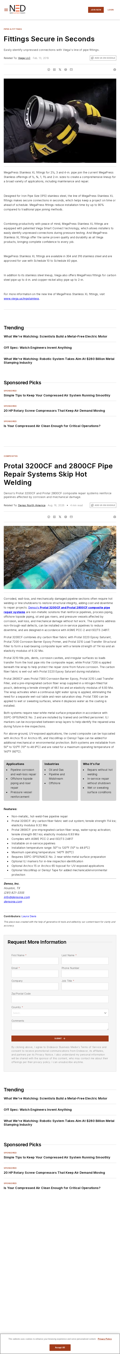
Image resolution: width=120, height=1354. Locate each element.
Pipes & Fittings (13, 29)
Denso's (33, 607)
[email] (71, 69)
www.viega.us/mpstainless (21, 298)
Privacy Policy (105, 1339)
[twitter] (60, 69)
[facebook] (48, 69)
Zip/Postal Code (21, 993)
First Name (19, 955)
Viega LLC (24, 58)
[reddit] (65, 69)
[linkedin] (54, 69)
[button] (6, 9)
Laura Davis (29, 916)
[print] (114, 69)
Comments (17, 1020)
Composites (11, 456)
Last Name (69, 955)
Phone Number (70, 968)
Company (17, 980)
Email (15, 968)
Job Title (68, 980)
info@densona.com (17, 897)
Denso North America (31, 505)
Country (17, 1007)
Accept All (60, 1347)
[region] (60, 1344)
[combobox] (60, 1013)
